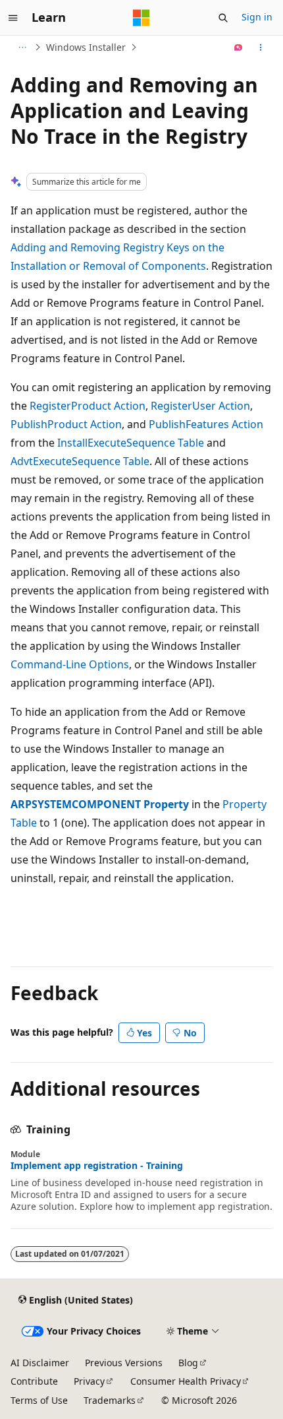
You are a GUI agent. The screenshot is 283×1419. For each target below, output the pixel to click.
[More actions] (260, 47)
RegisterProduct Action (87, 405)
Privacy (89, 1381)
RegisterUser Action (200, 405)
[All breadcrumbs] (22, 47)
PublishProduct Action (66, 424)
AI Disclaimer (40, 1362)
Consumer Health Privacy (185, 1381)
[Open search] (223, 18)
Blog (188, 1362)
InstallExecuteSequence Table (130, 442)
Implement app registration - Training (97, 1166)
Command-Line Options (70, 664)
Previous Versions (124, 1362)
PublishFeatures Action (206, 424)
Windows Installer (86, 47)
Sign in (257, 17)
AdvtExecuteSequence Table (80, 461)
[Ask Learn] (238, 47)
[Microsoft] (141, 17)
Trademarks (110, 1400)
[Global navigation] (13, 18)
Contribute (34, 1381)
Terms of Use (39, 1400)
